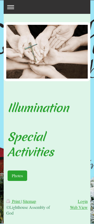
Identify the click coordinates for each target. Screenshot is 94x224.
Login (83, 201)
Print (16, 201)
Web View (79, 207)
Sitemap (29, 201)
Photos (17, 175)
